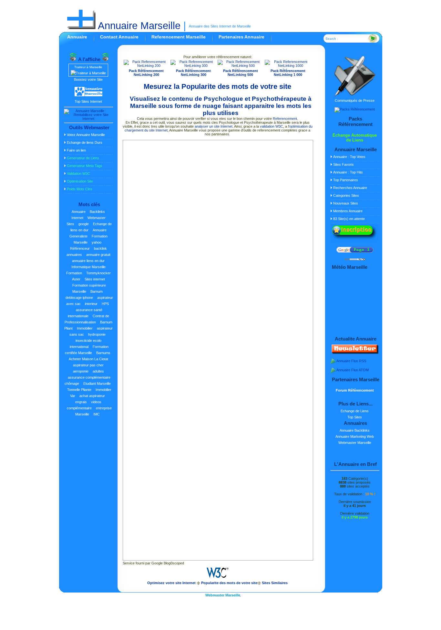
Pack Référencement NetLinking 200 (146, 73)
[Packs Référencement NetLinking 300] (193, 66)
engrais (81, 402)
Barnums (103, 353)
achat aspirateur (92, 396)
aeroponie (80, 371)
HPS (105, 304)
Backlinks (97, 212)
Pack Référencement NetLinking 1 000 (288, 73)
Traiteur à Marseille (88, 67)
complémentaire (79, 408)
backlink (100, 248)
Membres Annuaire (348, 211)
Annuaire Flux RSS (351, 361)
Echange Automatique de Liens (355, 137)
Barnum (96, 291)
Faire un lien (76, 150)
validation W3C (271, 126)
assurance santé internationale (85, 313)
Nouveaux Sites (345, 203)
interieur (91, 304)
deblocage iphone (79, 297)
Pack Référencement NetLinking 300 (193, 73)
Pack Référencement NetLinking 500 (240, 73)
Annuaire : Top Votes (349, 157)
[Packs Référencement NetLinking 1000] (288, 66)
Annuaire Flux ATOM (352, 370)
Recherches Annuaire (350, 188)
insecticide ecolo (88, 340)
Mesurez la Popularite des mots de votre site (217, 86)
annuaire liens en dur (88, 261)
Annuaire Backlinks (355, 430)
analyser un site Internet (213, 126)
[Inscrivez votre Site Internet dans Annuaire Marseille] (354, 240)
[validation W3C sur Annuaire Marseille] (217, 579)
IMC (96, 414)
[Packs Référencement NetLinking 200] (146, 66)
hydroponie (97, 334)
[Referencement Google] (354, 251)
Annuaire (77, 36)
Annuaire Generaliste (88, 233)
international (79, 347)
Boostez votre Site (88, 79)
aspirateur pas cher (88, 365)
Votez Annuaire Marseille (86, 135)
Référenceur (80, 248)
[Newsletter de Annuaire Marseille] (354, 353)
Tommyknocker (98, 273)
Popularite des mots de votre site (229, 583)
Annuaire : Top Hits (348, 172)
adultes (98, 371)
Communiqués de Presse (354, 100)
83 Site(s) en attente (349, 219)
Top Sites (354, 417)
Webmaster (96, 218)
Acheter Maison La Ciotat (88, 359)
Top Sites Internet (88, 101)
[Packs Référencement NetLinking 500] (240, 66)
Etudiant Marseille (97, 383)
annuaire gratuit (98, 255)
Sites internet (95, 279)
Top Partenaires (345, 180)
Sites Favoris (343, 164)
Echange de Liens (355, 411)
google (83, 224)
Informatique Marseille (88, 267)
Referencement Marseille (178, 36)
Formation (74, 273)
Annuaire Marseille (138, 25)
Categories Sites (346, 195)
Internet (77, 218)
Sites (70, 224)
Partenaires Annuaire (241, 36)
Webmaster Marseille (354, 443)
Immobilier (85, 328)
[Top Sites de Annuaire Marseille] (88, 95)
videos (96, 402)
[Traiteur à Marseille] (88, 73)
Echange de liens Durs (84, 142)
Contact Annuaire (119, 36)
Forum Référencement (355, 390)
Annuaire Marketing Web (354, 436)
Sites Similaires (275, 583)
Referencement (285, 119)
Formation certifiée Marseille (87, 350)
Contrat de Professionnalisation (87, 319)
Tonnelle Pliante (79, 390)
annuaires (74, 255)
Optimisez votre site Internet (171, 583)
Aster (76, 279)
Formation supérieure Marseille (89, 288)
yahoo (96, 242)
